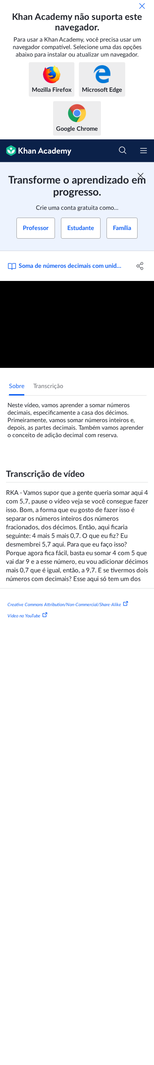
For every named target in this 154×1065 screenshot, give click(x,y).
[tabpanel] (77, 417)
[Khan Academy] (35, 151)
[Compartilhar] (140, 265)
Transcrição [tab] (48, 386)
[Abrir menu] (143, 150)
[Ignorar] (142, 6)
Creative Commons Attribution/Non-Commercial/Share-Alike (64, 604)
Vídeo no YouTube (23, 616)
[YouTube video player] (77, 324)
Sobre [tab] (16, 386)
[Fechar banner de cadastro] (140, 175)
